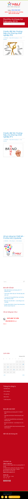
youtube (8, 481)
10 (23, 364)
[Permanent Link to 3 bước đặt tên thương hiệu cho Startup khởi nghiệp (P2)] (13, 48)
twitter (6, 481)
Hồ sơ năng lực (7, 391)
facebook (4, 481)
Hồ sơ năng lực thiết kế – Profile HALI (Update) (13, 237)
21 (14, 369)
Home (10, 23)
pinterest (10, 481)
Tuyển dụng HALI (7, 399)
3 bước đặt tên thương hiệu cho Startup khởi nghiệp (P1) (12, 135)
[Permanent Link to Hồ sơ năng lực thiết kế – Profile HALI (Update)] (13, 250)
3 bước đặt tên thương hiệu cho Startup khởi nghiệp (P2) (12, 33)
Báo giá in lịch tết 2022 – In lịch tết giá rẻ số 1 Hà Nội (14, 301)
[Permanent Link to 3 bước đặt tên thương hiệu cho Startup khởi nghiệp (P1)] (13, 150)
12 (7, 367)
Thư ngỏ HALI (6, 394)
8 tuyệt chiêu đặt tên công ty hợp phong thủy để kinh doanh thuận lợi (14, 305)
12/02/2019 (6, 139)
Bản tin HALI (6, 396)
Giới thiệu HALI (7, 388)
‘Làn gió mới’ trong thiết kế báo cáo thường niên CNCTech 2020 (14, 298)
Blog (10, 139)
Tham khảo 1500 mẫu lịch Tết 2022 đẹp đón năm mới (14, 294)
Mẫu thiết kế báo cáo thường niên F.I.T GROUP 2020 (13, 290)
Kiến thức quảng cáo (15, 139)
